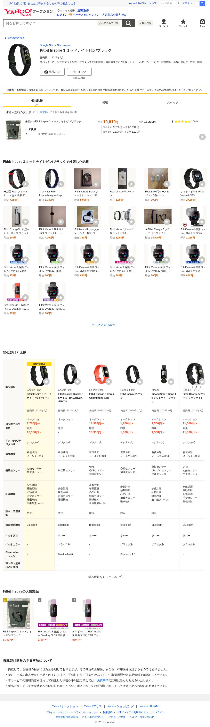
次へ (196, 387)
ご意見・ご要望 (117, 716)
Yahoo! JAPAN (137, 3)
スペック (173, 102)
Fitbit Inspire (63, 45)
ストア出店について (93, 716)
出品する (54, 71)
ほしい (82, 71)
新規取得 (83, 10)
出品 (202, 26)
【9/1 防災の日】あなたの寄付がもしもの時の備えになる (41, 3)
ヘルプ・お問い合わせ (142, 716)
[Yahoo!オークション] (29, 10)
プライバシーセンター (86, 712)
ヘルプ (153, 3)
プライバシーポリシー (57, 712)
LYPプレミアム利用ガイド (131, 712)
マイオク (163, 26)
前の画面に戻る (16, 38)
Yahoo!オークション (65, 706)
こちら (180, 89)
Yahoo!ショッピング (120, 706)
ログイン (62, 14)
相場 (105, 102)
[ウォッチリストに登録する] (46, 381)
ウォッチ (183, 26)
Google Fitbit (47, 45)
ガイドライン (157, 712)
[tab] (37, 102)
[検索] (202, 3)
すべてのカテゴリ (108, 23)
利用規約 (108, 712)
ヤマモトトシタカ (189, 3)
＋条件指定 (145, 23)
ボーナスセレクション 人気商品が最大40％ (99, 14)
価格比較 (37, 102)
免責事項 (102, 680)
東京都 (43, 112)
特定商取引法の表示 (67, 716)
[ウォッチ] (202, 137)
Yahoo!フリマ (93, 706)
